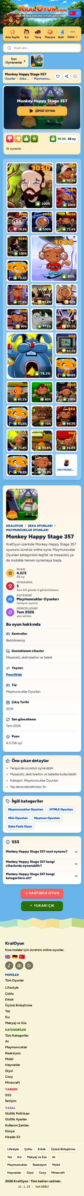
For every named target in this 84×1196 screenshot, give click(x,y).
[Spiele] (15, 957)
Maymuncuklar (16, 1047)
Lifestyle (12, 988)
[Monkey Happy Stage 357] (36, 60)
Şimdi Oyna (45, 111)
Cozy (9, 1077)
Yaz (7, 1011)
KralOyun (14, 525)
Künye (10, 1131)
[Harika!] (26, 138)
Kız (7, 1017)
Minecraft (12, 1083)
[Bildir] (75, 76)
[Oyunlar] (74, 13)
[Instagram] (19, 965)
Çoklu (9, 994)
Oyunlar (10, 78)
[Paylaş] (66, 76)
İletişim (10, 1101)
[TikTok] (9, 965)
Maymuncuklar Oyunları (43, 78)
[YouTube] (29, 965)
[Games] (7, 957)
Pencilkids (14, 675)
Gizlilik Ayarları (16, 1119)
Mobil (9, 1059)
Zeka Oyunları (24, 78)
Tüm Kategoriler (17, 1036)
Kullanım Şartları (17, 1125)
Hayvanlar (12, 1065)
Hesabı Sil (12, 1137)
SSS (8, 1095)
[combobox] (45, 48)
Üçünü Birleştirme (18, 1005)
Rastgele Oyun (44, 893)
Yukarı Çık (44, 906)
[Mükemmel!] (34, 138)
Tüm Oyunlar (14, 980)
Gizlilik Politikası (17, 1113)
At (7, 1041)
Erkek (9, 999)
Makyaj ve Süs (16, 1023)
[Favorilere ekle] (58, 76)
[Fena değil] (18, 138)
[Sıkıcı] (10, 138)
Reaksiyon (13, 1053)
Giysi (9, 1071)
